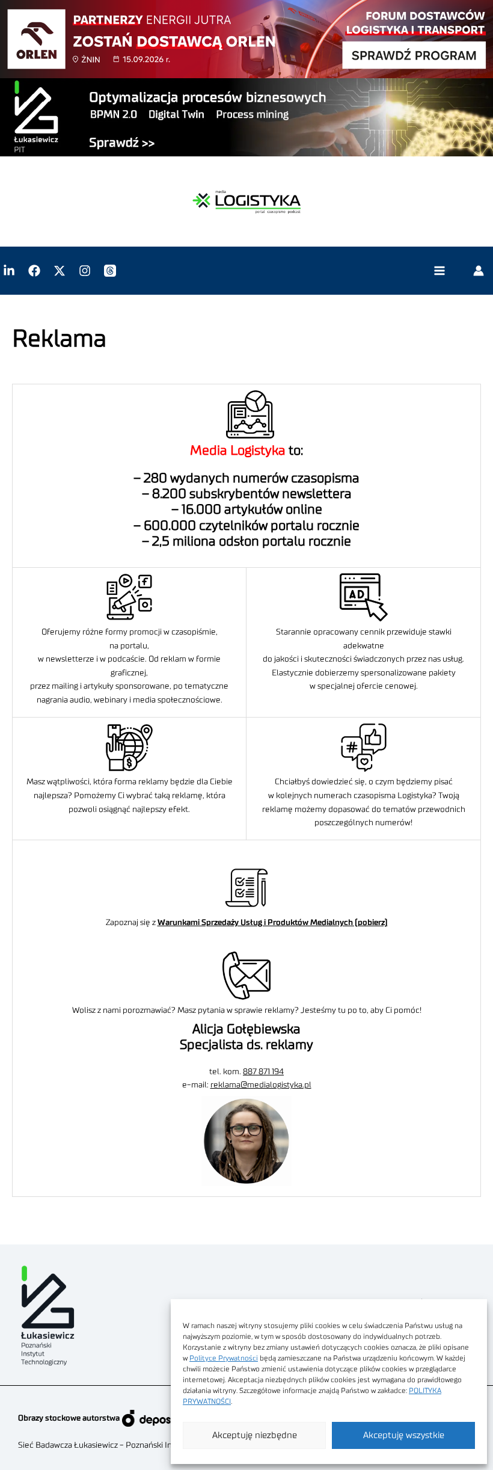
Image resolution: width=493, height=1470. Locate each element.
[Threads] (110, 271)
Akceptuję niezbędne (254, 1435)
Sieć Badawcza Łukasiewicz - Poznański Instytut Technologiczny (135, 1445)
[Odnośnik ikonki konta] (478, 270)
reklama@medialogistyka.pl (260, 1085)
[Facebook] (34, 271)
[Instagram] (85, 271)
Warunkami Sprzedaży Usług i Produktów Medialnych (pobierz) (273, 922)
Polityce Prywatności (223, 1358)
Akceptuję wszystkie (403, 1435)
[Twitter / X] (60, 271)
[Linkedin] (9, 271)
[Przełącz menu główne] (439, 271)
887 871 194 (263, 1072)
